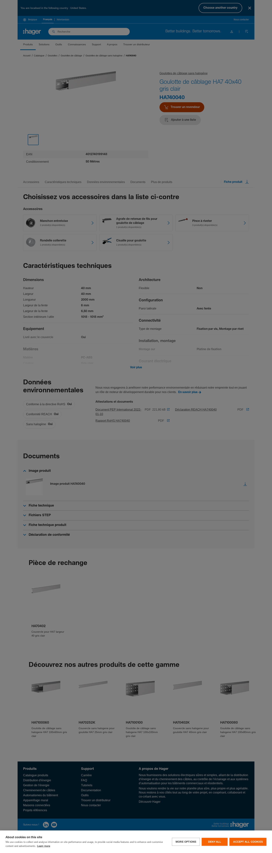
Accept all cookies (248, 841)
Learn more (43, 846)
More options (186, 841)
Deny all (214, 841)
